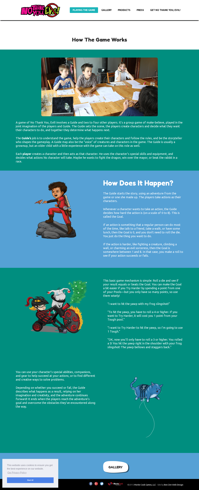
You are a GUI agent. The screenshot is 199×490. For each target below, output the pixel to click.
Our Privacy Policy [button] (17, 472)
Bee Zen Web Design (173, 485)
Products (124, 10)
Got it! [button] (30, 480)
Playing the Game (84, 10)
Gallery (106, 10)
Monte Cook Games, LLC (145, 485)
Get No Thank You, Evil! (165, 10)
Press (140, 10)
